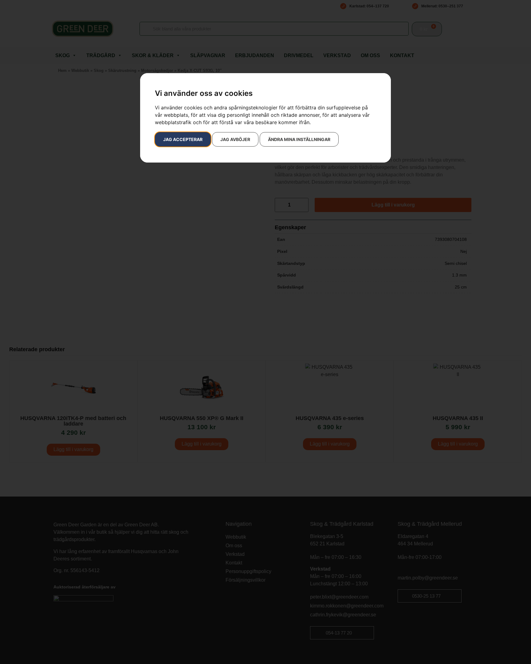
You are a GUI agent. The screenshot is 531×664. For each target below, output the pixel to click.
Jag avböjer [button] (235, 139)
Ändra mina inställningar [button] (299, 139)
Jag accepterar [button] (183, 139)
